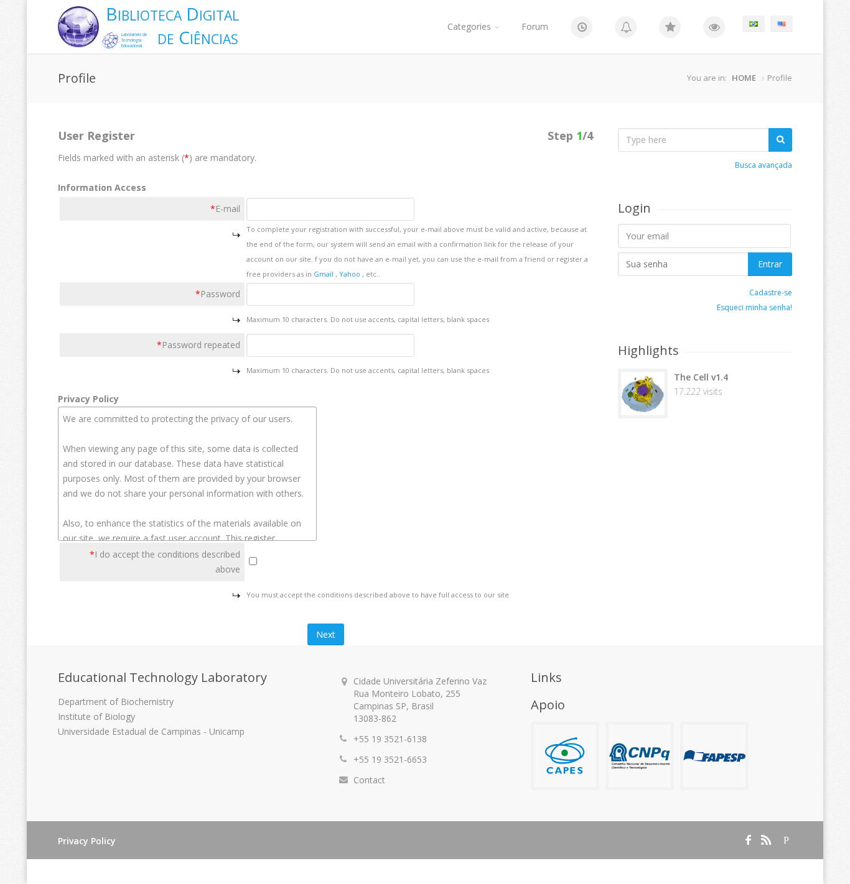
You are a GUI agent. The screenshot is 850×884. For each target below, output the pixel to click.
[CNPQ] (639, 756)
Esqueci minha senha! (754, 307)
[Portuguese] (753, 24)
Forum (534, 26)
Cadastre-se (770, 292)
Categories (469, 26)
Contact (369, 780)
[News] (581, 26)
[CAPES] (565, 756)
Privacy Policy (87, 841)
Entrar (770, 264)
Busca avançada (763, 165)
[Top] (670, 26)
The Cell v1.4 (701, 377)
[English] (781, 24)
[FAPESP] (714, 756)
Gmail (324, 274)
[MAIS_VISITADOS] (714, 26)
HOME (744, 77)
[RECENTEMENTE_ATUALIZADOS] (626, 26)
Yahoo (350, 274)
